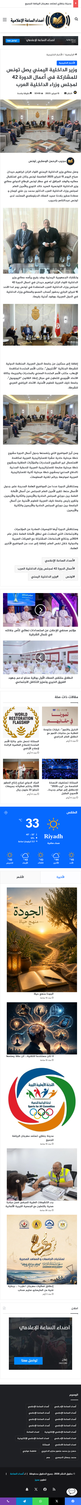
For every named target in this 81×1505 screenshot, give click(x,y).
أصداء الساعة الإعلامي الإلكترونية (60, 1432)
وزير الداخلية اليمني (44, 576)
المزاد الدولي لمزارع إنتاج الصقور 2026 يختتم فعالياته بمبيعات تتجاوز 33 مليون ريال (21, 786)
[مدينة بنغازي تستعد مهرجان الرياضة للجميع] (42, 1099)
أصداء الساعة (16, 1474)
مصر (48, 1457)
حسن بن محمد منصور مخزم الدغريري (58, 1451)
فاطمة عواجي (29, 1451)
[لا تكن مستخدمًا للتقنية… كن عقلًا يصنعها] (42, 1028)
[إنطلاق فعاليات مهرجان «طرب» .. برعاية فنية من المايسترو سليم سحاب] (42, 1249)
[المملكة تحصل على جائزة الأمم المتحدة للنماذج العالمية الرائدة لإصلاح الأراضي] (21, 722)
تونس (69, 576)
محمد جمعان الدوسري (65, 1457)
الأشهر (20, 877)
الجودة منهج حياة (43, 994)
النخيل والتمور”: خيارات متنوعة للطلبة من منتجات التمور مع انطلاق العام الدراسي (60, 733)
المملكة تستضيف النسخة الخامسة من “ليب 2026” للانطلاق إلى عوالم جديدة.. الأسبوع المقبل (62, 788)
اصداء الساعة (33, 1432)
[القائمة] (5, 21)
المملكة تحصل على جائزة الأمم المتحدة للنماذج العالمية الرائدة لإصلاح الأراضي (21, 745)
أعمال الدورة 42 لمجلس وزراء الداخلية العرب (45, 568)
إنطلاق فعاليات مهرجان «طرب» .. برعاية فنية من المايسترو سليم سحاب (30, 1288)
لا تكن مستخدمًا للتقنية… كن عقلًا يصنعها (29, 1056)
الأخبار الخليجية (54, 55)
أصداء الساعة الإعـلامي (65, 1406)
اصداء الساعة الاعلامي (65, 1445)
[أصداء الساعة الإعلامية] (40, 20)
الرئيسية (70, 55)
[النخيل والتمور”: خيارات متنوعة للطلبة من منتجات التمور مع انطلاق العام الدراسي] (60, 716)
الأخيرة (60, 877)
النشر (69, 93)
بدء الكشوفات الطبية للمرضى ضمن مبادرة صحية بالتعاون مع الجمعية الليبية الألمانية (29, 1204)
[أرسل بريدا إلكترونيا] (65, 93)
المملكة (46, 1445)
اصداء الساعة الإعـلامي (65, 1438)
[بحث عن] (76, 21)
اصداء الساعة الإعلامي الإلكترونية (33, 1438)
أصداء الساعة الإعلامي (59, 560)
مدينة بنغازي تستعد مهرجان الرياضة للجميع (32, 1138)
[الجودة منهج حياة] (42, 939)
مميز (37, 1480)
